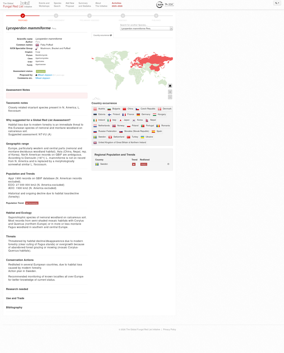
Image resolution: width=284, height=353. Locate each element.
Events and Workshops (44, 4)
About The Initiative (101, 4)
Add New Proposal (70, 4)
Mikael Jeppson (43, 77)
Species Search (57, 4)
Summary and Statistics (85, 4)
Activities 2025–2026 (117, 4)
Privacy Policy (169, 329)
